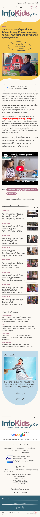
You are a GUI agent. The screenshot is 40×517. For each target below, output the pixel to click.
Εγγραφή (20, 507)
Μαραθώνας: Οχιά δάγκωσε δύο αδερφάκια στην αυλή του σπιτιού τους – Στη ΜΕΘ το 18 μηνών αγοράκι (18, 328)
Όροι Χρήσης (14, 451)
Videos (4, 26)
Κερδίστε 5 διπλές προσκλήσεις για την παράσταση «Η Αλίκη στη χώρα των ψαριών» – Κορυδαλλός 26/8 (19, 384)
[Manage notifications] (35, 512)
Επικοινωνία (20, 448)
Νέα (3, 324)
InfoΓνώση (5, 333)
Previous (20, 393)
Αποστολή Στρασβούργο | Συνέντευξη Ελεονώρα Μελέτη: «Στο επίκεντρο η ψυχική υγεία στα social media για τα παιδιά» (13, 277)
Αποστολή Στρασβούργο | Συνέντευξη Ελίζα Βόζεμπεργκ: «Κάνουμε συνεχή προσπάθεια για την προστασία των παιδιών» (13, 290)
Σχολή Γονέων (6, 342)
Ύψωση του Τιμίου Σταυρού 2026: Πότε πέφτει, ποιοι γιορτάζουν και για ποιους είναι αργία (17, 337)
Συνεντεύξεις (6, 223)
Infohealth (5, 211)
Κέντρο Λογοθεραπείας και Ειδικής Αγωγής (16, 119)
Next (20, 399)
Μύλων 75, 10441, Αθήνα (8, 471)
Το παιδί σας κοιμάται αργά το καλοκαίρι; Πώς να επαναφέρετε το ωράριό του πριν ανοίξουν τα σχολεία (17, 346)
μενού (34, 7)
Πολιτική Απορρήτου (25, 451)
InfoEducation (7, 315)
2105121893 (20, 470)
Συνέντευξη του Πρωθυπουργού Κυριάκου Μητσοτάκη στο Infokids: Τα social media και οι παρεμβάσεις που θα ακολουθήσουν (13, 253)
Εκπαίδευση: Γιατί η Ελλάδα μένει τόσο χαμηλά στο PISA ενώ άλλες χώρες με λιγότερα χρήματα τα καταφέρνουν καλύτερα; (16, 319)
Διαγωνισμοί (10, 355)
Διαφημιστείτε (8, 448)
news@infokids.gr (32, 470)
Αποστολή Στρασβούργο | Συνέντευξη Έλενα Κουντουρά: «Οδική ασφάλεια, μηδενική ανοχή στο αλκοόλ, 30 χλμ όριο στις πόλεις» (13, 265)
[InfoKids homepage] (20, 14)
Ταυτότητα (31, 448)
